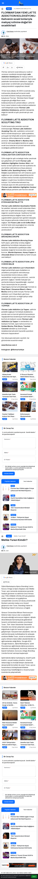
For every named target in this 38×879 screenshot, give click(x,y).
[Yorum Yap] (3, 67)
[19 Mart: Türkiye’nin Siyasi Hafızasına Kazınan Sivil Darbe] (19, 517)
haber (29, 872)
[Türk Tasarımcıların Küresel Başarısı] (19, 507)
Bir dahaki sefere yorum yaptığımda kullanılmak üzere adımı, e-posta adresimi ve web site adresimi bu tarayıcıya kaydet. (20, 468)
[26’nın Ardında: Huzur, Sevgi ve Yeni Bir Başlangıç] (10, 699)
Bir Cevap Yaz (9, 428)
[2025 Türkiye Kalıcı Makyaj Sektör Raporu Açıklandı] (10, 739)
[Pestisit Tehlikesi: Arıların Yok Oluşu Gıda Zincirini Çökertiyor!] (10, 411)
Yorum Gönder (8, 473)
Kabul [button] (34, 876)
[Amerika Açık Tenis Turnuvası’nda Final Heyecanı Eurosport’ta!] (10, 391)
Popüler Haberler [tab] (10, 481)
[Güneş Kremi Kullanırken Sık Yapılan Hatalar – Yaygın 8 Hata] (10, 371)
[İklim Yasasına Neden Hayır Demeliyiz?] (10, 719)
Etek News (10, 31)
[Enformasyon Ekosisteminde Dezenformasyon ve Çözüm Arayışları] (28, 411)
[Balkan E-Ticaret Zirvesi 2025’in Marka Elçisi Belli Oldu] (19, 527)
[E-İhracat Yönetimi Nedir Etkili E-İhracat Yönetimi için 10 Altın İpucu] (28, 371)
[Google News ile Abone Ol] (7, 63)
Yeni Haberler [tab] (27, 481)
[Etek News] (20, 3)
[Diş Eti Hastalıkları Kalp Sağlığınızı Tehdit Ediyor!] (19, 498)
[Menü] (2, 2)
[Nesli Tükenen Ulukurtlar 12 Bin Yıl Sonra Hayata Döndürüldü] (28, 699)
